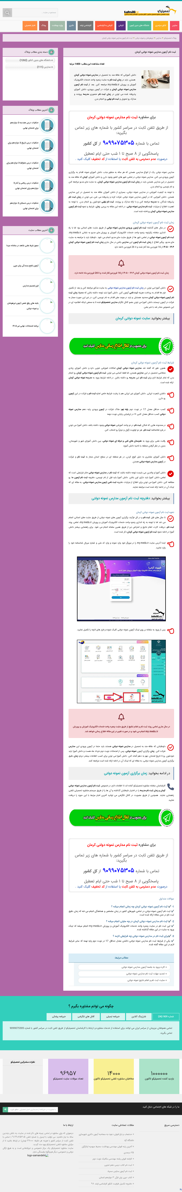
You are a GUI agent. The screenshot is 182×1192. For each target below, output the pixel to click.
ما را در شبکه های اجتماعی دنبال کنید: (160, 1107)
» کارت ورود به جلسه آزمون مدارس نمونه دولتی (144, 967)
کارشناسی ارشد (85, 25)
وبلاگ (43, 25)
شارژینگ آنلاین (139, 1017)
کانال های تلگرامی (86, 1017)
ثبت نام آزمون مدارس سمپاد (119, 1171)
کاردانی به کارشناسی (104, 25)
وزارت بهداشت (57, 25)
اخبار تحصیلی (30, 25)
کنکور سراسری (160, 25)
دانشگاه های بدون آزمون (139, 25)
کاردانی (121, 25)
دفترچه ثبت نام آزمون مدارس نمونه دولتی (121, 498)
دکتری (71, 25)
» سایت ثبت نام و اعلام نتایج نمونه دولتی (147, 980)
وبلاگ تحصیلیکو (170, 38)
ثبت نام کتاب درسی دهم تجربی (118, 1165)
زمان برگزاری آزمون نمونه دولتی (125, 773)
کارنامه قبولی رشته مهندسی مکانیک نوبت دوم (112, 1159)
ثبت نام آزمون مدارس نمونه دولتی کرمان (117, 38)
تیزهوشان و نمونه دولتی (144, 38)
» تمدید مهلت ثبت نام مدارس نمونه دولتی (146, 974)
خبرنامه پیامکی (59, 1017)
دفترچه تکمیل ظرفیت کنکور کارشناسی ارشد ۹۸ (111, 1184)
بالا (181, 1189)
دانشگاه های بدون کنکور (39, 60)
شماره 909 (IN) (166, 1017)
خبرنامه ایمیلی (113, 1017)
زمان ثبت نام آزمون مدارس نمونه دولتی (126, 288)
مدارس (174, 25)
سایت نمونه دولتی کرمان (133, 318)
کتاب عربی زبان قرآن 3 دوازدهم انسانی (115, 1177)
